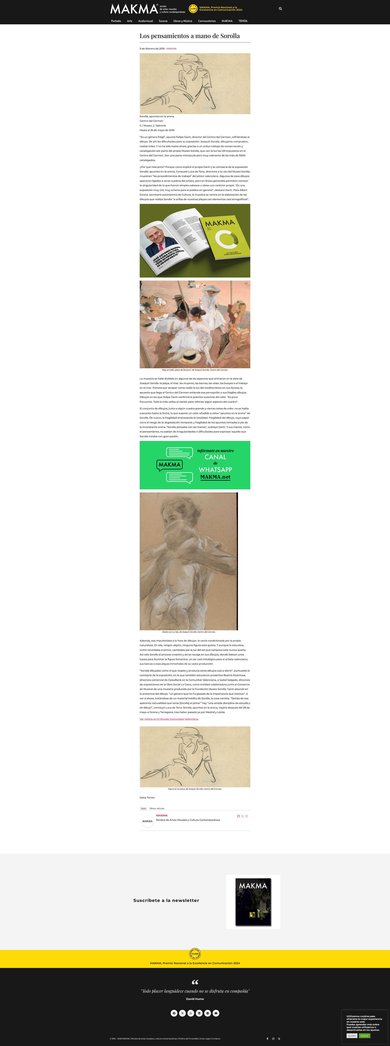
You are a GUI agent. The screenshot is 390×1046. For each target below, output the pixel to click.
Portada (116, 21)
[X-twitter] (279, 1038)
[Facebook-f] (267, 1038)
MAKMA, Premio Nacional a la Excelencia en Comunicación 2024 (221, 8)
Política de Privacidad (188, 1038)
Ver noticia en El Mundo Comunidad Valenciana (169, 719)
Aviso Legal (205, 1038)
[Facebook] (238, 816)
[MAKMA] (148, 821)
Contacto (216, 1038)
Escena (163, 21)
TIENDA (243, 21)
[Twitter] (242, 816)
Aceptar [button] (365, 1035)
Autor (143, 808)
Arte (129, 21)
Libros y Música (183, 21)
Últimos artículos (157, 808)
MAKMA (227, 21)
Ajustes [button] (352, 1035)
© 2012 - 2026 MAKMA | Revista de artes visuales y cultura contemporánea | (144, 1038)
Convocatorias (207, 21)
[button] (280, 9)
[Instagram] (246, 816)
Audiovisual (145, 21)
